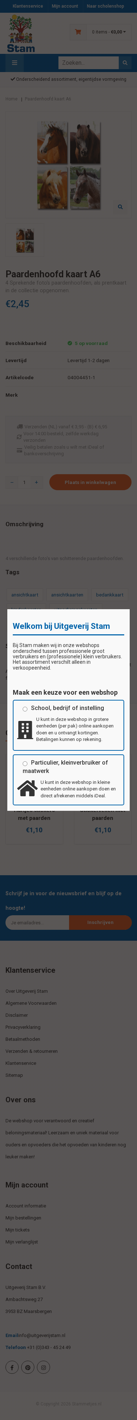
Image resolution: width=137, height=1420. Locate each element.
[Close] (129, 609)
